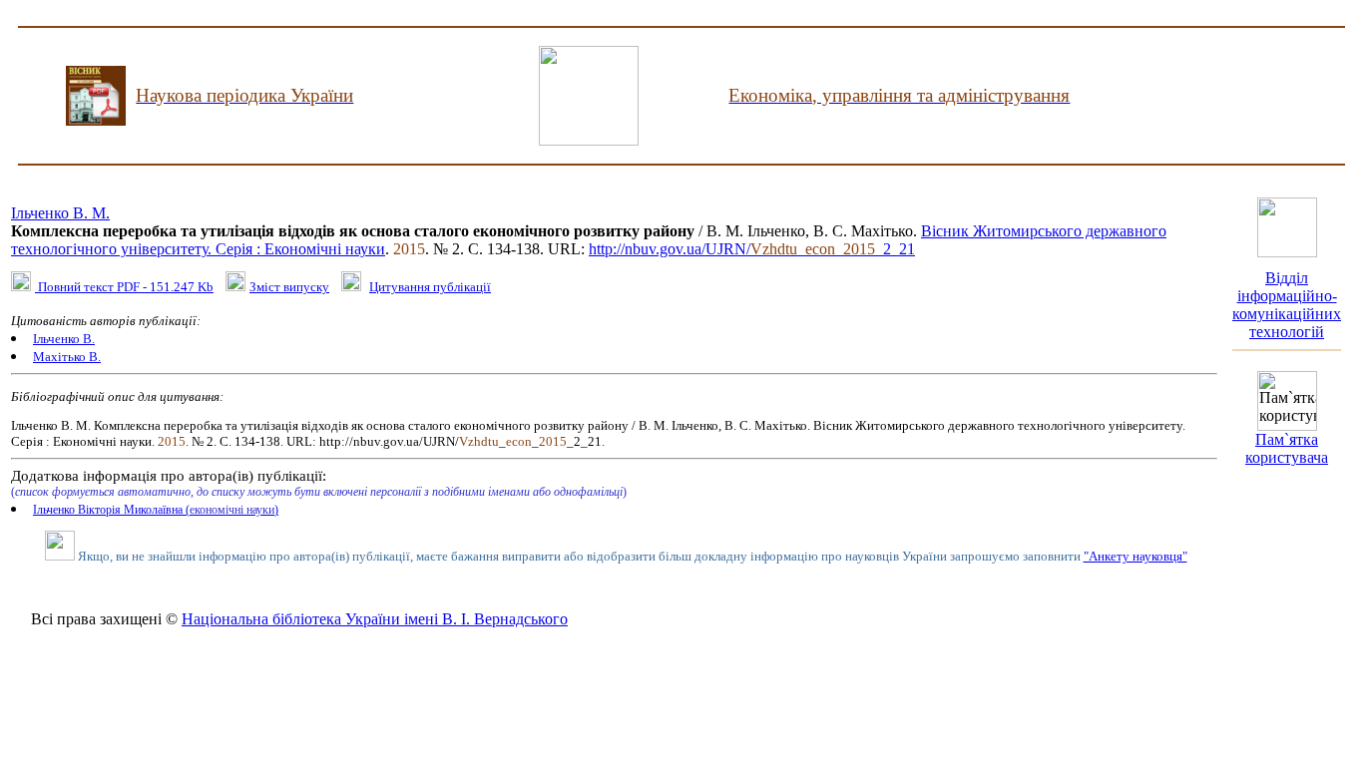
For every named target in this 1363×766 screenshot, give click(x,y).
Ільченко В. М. (60, 212)
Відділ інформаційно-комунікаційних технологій (1286, 304)
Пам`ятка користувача (1286, 448)
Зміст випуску (289, 286)
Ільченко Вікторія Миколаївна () (155, 510)
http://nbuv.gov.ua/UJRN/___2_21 (752, 248)
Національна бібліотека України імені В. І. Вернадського (375, 618)
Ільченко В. (64, 338)
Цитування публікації (430, 286)
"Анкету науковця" (1135, 556)
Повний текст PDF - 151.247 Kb (124, 286)
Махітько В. (67, 356)
